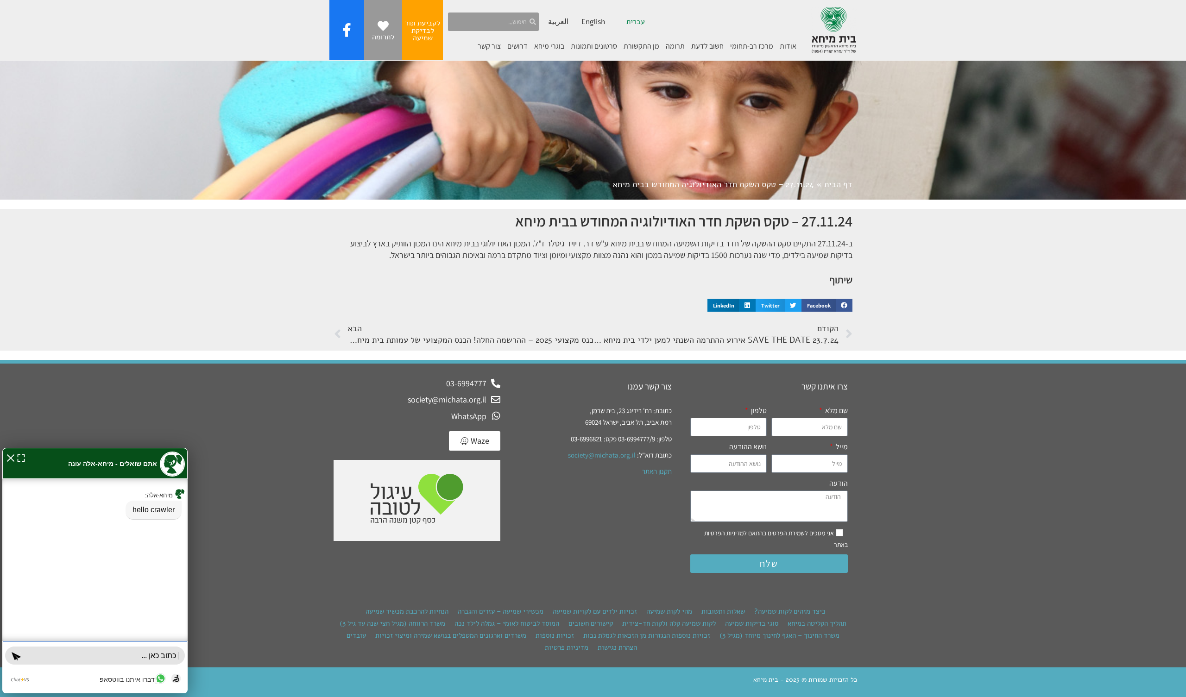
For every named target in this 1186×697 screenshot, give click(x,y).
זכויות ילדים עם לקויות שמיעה (595, 611)
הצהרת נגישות (617, 647)
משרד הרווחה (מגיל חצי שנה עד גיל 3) (392, 623)
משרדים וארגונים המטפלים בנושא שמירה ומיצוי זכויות (450, 635)
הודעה (838, 483)
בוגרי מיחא (549, 46)
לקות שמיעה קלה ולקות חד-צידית (669, 623)
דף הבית (838, 184)
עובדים (356, 635)
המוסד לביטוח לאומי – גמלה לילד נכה (506, 623)
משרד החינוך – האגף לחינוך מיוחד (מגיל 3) (779, 635)
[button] (826, 305)
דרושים (517, 46)
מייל (841, 447)
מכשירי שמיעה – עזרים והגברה (500, 611)
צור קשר (489, 46)
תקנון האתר (657, 471)
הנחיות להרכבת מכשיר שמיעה (407, 611)
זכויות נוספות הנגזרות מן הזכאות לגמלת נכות (646, 635)
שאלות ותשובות (723, 611)
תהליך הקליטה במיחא (817, 623)
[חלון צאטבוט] (95, 570)
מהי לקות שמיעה (669, 611)
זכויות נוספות (555, 635)
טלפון (758, 410)
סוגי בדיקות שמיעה (751, 623)
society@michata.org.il (602, 455)
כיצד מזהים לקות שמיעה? (790, 611)
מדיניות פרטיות (566, 647)
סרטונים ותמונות (594, 46)
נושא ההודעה (748, 447)
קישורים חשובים (590, 623)
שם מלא (836, 410)
